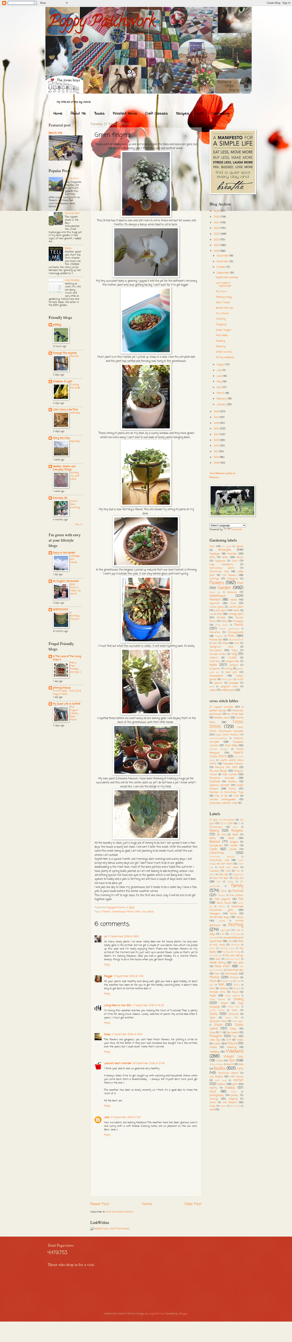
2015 (217, 429)
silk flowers (230, 1102)
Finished (237, 891)
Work (220, 1061)
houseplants (216, 676)
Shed (225, 643)
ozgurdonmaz (156, 1314)
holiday (230, 1088)
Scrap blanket (217, 999)
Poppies (219, 636)
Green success (224, 352)
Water (213, 1047)
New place (238, 963)
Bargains (237, 830)
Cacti (235, 561)
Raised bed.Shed (236, 639)
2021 (217, 240)
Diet (219, 881)
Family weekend (225, 357)
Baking (214, 830)
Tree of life (221, 796)
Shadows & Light (62, 381)
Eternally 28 (60, 498)
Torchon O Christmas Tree (226, 792)
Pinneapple (237, 621)
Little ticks (235, 934)
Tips (235, 1036)
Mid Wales (222, 335)
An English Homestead (66, 581)
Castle (233, 849)
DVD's (212, 874)
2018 (217, 412)
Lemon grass (217, 607)
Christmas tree (219, 572)
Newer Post (99, 1204)
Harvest (215, 599)
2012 (217, 446)
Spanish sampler (220, 785)
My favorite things (231, 952)
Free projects (223, 899)
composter (215, 669)
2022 (217, 234)
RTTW (237, 985)
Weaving (232, 1047)
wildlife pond (228, 690)
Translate (236, 529)
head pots (231, 672)
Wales (240, 1040)
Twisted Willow (218, 654)
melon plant (227, 679)
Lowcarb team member (118, 1063)
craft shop (221, 1080)
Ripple (213, 996)
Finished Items (125, 114)
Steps (233, 1029)
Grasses (232, 592)
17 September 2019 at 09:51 (123, 936)
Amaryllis (224, 550)
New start (222, 966)
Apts (235, 827)
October (221, 267)
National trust (233, 959)
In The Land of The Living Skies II (67, 658)
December (223, 256)
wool (212, 1110)
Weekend (234, 1051)
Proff (238, 981)
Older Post (193, 1204)
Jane (106, 1117)
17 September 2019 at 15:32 (148, 1005)
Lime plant (220, 610)
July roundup (72, 280)
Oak (211, 614)
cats (240, 1068)
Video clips (215, 1040)
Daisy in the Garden (64, 553)
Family (237, 886)
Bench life (55, 133)
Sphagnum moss (222, 647)
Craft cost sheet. (229, 867)
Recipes (182, 114)
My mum (221, 291)
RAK (137, 912)
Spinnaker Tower (218, 1021)
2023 (217, 228)
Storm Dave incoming (75, 504)
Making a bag (223, 297)
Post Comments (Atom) (119, 1212)
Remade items (218, 992)
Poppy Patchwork (102, 22)
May (219, 382)
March (221, 393)
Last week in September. (224, 284)
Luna (230, 941)
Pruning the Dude (75, 386)
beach (229, 1064)
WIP (200, 114)
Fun (241, 899)
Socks (214, 1014)
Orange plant (236, 614)
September (223, 273)
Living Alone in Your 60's (117, 1005)
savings (214, 1099)
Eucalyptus (232, 579)
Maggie (108, 976)
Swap (212, 1032)
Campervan (216, 845)
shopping (233, 1099)
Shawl (224, 1003)
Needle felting (217, 963)
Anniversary (216, 827)
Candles (234, 845)
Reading (220, 341)
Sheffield (215, 782)
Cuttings (214, 579)
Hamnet (74, 356)
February (222, 399)
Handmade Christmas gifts (226, 908)
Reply (107, 965)
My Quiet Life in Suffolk (66, 704)
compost (234, 665)
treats (223, 1106)
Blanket (215, 842)
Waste (232, 1043)
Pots (231, 636)
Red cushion (230, 774)
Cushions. (214, 871)
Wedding (214, 1052)
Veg (234, 654)
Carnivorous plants (222, 568)
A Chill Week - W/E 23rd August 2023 (67, 692)
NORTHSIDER (60, 609)
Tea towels (233, 1032)
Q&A (212, 985)
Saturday (75, 413)
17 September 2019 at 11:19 (128, 976)
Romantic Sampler (222, 778)
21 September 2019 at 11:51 (126, 1117)
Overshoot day (235, 970)
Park (217, 974)
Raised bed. (216, 640)
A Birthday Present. (75, 616)
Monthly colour (227, 948)
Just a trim (71, 178)
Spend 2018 (231, 1017)
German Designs (219, 749)
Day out (238, 878)
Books (99, 114)
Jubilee (222, 921)
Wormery (215, 661)
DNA (238, 871)
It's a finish (222, 313)
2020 (217, 245)
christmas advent (228, 1073)
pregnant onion (229, 686)
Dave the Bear (220, 878)
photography (217, 1095)
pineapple (234, 683)
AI (240, 823)
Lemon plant (236, 607)
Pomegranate (235, 632)
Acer (212, 546)
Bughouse (220, 561)
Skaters (232, 782)
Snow (234, 1010)
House (240, 917)
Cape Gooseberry (221, 564)
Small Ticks (234, 1006)
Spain (212, 1018)
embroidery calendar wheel (223, 803)
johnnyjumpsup (62, 688)
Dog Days (75, 441)
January (222, 404)
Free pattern (236, 895)
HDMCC (222, 906)
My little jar (216, 955)
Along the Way (61, 438)
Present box (227, 981)
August (221, 364)
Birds (225, 557)
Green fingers (224, 330)
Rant (212, 988)
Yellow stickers (216, 1064)
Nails (217, 959)
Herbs (233, 600)
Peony (224, 621)
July (219, 370)
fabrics (222, 1084)
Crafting (220, 319)
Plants (130, 912)
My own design (218, 771)
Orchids (221, 618)
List (222, 934)
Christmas (217, 853)
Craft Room (226, 864)
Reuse (235, 992)
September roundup (227, 277)
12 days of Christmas (222, 820)
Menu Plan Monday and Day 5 (75, 667)
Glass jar (215, 592)
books (219, 1068)
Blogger (183, 1314)
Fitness (221, 895)
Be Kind (221, 835)
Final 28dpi (231, 745)
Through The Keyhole (65, 353)
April (220, 387)
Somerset (233, 1014)
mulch (240, 679)
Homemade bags (219, 917)
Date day (223, 874)
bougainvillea (232, 661)
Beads (235, 835)
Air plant (226, 546)
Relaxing (220, 346)
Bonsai (240, 557)
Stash (218, 1025)
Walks (217, 1044)
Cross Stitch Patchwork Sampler (226, 729)
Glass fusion (223, 302)
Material (235, 945)
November (223, 261)
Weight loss (234, 1056)
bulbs (213, 665)
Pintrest (234, 978)
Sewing (238, 999)
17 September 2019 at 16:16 (127, 1034)
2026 (217, 211)
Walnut (214, 658)
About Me (78, 114)
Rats (214, 643)
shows (213, 1102)
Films (224, 891)
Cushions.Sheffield (218, 738)
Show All (78, 524)
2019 (217, 251)
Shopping (221, 324)
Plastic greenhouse (229, 629)
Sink (237, 643)
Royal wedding (232, 995)
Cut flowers (229, 575)
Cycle (227, 871)
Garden (224, 588)
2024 (217, 223)
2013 (217, 440)
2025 (217, 217)
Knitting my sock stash (74, 476)
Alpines (239, 546)
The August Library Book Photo (74, 713)
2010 (217, 457)
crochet (238, 1080)
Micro (212, 948)
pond (212, 686)
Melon (236, 610)
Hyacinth (215, 603)
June (220, 376)
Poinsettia (215, 632)
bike (241, 1064)
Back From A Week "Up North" (75, 589)
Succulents (148, 912)
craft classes (236, 1077)
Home (58, 114)
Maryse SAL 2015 (226, 767)
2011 (216, 451)
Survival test (72, 213)
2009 (217, 463)
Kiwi (233, 603)
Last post (225, 930)
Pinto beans (222, 625)
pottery (235, 1095)
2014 (217, 434)
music (234, 1091)
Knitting (235, 925)
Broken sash (222, 718)
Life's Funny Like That (65, 410)
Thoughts (216, 1036)
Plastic (213, 981)
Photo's (215, 977)
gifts (235, 1084)
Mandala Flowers (233, 764)
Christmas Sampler (222, 856)
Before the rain (224, 308)
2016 (217, 423)
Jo (105, 936)
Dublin (231, 881)
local (213, 1091)
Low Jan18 (214, 937)
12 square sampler (221, 707)
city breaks (216, 1077)
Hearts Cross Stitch (226, 754)
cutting (228, 669)
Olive (219, 614)
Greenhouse (119, 912)
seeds (213, 690)
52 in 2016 (226, 823)
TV (221, 1032)
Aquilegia (215, 554)
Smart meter (217, 1010)
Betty (212, 557)
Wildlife (232, 658)
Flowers (106, 912)
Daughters (238, 874)
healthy (213, 1088)
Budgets (234, 842)
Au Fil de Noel (235, 714)
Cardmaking (220, 114)
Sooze (107, 1034)
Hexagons (215, 914)
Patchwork (231, 974)
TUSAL (232, 789)
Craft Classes (156, 114)
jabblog (57, 325)
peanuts (218, 683)
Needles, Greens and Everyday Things (64, 468)
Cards (213, 849)
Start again (238, 1021)
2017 (216, 417)
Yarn (232, 1060)
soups (213, 1106)
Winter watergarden (223, 799)
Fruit (240, 583)
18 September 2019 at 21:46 (148, 1063)
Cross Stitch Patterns (227, 735)
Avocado (232, 554)
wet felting (235, 1106)
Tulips (235, 650)
